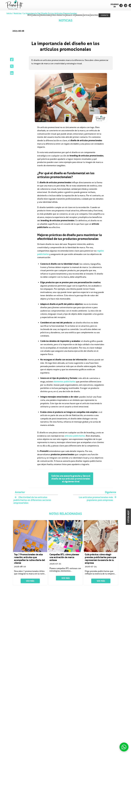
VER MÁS (30, 581)
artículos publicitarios (75, 435)
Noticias (17, 13)
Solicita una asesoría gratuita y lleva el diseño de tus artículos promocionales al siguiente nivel (70, 478)
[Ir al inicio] (14, 5)
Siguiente (110, 492)
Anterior (20, 492)
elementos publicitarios (64, 381)
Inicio (9, 13)
